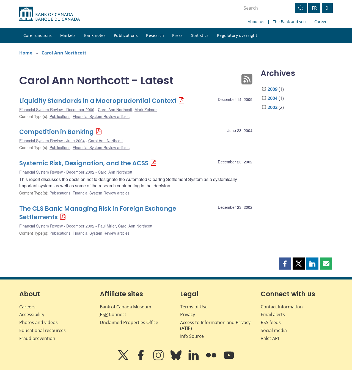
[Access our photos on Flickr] (212, 359)
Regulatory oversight (237, 35)
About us (256, 21)
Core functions (37, 35)
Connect (113, 314)
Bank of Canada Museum (125, 307)
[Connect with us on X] (124, 359)
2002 (272, 107)
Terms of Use (194, 307)
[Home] (49, 14)
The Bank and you (289, 21)
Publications (126, 35)
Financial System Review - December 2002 (56, 172)
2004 (272, 98)
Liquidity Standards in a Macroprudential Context (98, 101)
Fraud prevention (37, 338)
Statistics (200, 35)
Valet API (270, 338)
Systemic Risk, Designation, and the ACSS (83, 163)
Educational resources (42, 330)
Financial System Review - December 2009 (56, 109)
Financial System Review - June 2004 (52, 140)
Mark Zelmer (145, 109)
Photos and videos (38, 322)
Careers (321, 21)
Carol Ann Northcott (64, 53)
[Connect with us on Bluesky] (176, 359)
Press (177, 35)
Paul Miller (107, 226)
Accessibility (31, 314)
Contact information (282, 307)
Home (25, 53)
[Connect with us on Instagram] (159, 359)
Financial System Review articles (101, 116)
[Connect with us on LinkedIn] (194, 359)
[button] (285, 263)
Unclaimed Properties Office (129, 322)
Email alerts (273, 314)
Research (155, 35)
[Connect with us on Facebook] (141, 359)
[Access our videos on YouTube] (229, 359)
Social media (274, 330)
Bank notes (95, 35)
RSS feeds (271, 322)
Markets (68, 35)
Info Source (192, 336)
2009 (272, 89)
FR (314, 8)
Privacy (187, 314)
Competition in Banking (56, 132)
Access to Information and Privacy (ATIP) (215, 325)
